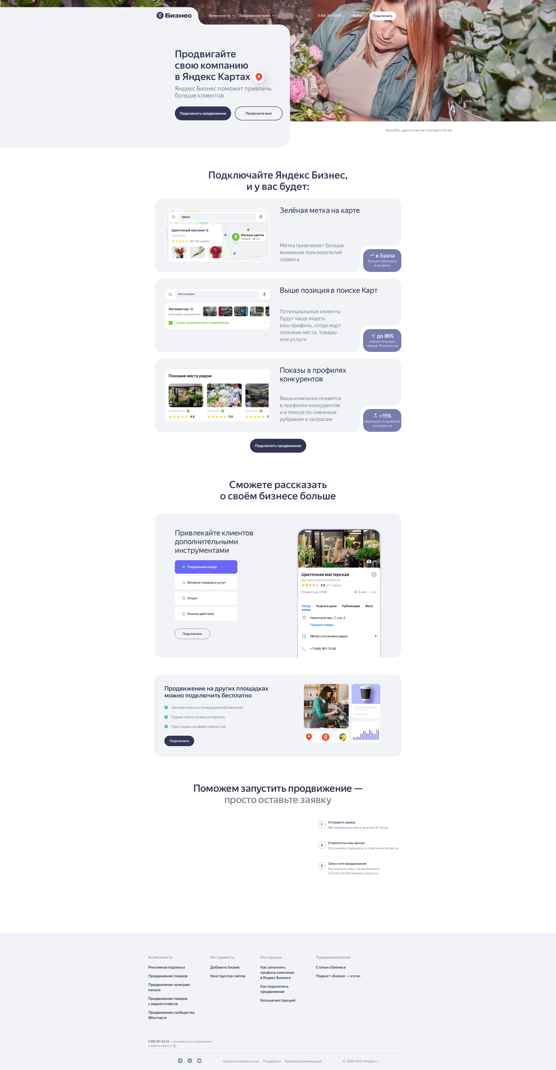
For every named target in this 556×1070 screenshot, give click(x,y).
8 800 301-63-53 (158, 1041)
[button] (221, 15)
